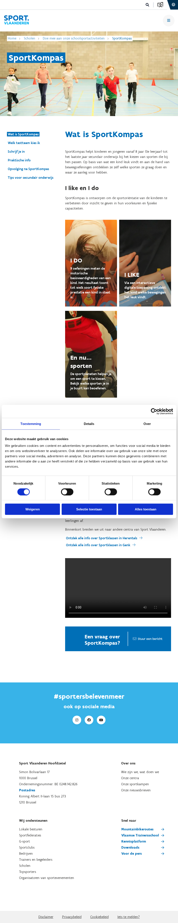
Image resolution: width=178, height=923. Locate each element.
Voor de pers (131, 853)
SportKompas (122, 38)
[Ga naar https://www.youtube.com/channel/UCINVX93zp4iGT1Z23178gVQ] (101, 720)
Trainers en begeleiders (35, 859)
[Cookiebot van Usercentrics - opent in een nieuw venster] (154, 411)
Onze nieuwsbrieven (136, 790)
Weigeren (32, 509)
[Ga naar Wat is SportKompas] (16, 20)
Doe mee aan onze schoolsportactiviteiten (74, 38)
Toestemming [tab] (30, 423)
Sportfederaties (30, 835)
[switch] (67, 491)
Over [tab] (147, 423)
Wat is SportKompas (23, 134)
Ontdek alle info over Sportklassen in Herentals (101, 538)
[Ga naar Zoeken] (147, 4)
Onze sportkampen (135, 784)
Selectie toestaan (89, 509)
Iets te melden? (128, 917)
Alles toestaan (145, 509)
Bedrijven (26, 853)
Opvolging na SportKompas (28, 169)
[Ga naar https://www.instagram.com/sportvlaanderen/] (77, 720)
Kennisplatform (133, 841)
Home (12, 38)
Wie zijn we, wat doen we (140, 772)
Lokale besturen (30, 829)
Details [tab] (89, 423)
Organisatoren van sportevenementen (46, 878)
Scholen (29, 38)
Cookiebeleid (99, 917)
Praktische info (19, 160)
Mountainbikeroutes (137, 829)
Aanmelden (160, 4)
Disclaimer (45, 917)
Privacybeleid (72, 917)
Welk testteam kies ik (24, 143)
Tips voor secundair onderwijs (30, 177)
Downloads (130, 847)
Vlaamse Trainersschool (140, 835)
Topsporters (27, 872)
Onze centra (130, 778)
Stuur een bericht (150, 639)
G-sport (24, 841)
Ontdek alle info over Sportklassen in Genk (98, 545)
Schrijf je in (16, 151)
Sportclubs (27, 847)
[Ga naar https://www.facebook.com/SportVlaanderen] (89, 720)
